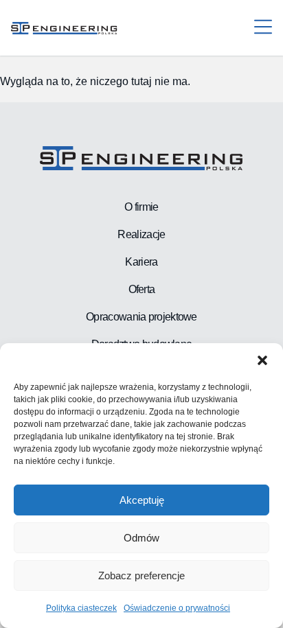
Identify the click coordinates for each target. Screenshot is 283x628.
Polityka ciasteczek (81, 608)
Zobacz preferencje (141, 575)
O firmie (141, 207)
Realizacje (141, 234)
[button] (262, 360)
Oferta (141, 289)
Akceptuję (142, 500)
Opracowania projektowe (141, 317)
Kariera (141, 262)
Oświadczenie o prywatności (177, 608)
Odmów (141, 538)
